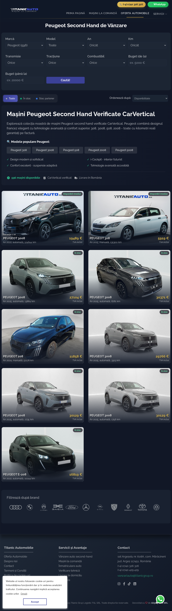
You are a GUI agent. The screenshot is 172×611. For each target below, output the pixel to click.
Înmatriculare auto (70, 566)
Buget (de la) (137, 56)
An (89, 39)
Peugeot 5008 (124, 150)
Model (50, 39)
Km (130, 39)
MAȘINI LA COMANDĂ (103, 13)
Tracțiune (53, 56)
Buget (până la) (16, 73)
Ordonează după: (120, 97)
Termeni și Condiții (15, 570)
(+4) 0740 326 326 (128, 566)
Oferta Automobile (15, 556)
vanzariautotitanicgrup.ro (135, 575)
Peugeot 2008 (97, 150)
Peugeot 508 (71, 150)
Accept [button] (35, 601)
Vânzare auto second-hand (75, 556)
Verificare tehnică (69, 570)
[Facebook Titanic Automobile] (124, 584)
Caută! (65, 80)
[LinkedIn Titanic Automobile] (134, 584)
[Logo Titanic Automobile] (23, 9)
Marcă (9, 39)
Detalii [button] (24, 593)
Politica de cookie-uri (17, 575)
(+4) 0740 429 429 (128, 570)
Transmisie (13, 56)
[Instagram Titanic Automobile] (119, 584)
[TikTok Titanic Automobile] (129, 584)
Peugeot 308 (19, 150)
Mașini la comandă (70, 561)
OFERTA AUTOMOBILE (135, 13)
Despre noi (10, 561)
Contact (9, 566)
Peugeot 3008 (45, 150)
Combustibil (95, 56)
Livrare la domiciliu (70, 575)
